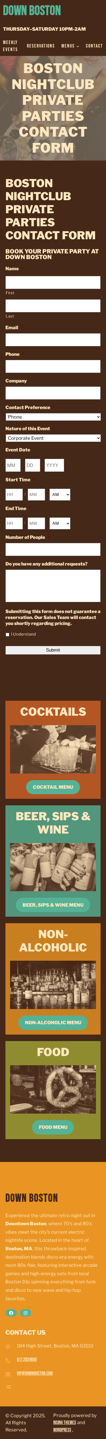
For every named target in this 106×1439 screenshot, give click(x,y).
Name (14, 268)
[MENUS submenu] (77, 46)
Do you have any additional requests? (46, 564)
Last (10, 316)
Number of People (27, 537)
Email (14, 327)
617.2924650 (27, 1359)
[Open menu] (8, 1387)
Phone (14, 354)
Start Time (20, 479)
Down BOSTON (32, 11)
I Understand (23, 634)
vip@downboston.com (35, 1373)
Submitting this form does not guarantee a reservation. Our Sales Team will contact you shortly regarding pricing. (53, 617)
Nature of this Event (30, 428)
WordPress (62, 1430)
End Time (18, 508)
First (10, 293)
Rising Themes (64, 1422)
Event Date (17, 450)
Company (16, 381)
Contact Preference (30, 407)
